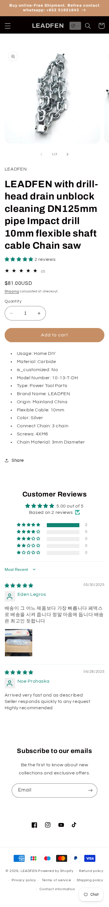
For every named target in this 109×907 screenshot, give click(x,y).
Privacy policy (24, 880)
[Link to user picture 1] (19, 643)
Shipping (12, 291)
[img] (19, 585)
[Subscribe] (90, 790)
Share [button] (18, 460)
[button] (7, 25)
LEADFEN (29, 871)
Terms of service (56, 880)
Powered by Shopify (55, 871)
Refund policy (91, 871)
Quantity (13, 301)
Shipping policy (90, 880)
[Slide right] (67, 154)
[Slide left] (41, 154)
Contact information (57, 889)
